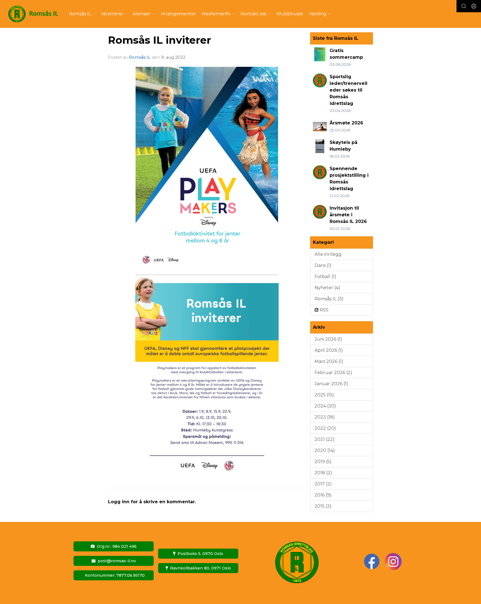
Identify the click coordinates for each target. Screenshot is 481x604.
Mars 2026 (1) (329, 361)
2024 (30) (325, 406)
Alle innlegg (328, 254)
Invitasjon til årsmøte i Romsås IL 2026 (348, 214)
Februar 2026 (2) (333, 372)
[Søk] (464, 6)
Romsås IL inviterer (159, 40)
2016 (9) (323, 495)
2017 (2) (323, 484)
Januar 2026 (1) (331, 383)
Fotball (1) (325, 276)
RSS (323, 310)
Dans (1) (323, 265)
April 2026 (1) (329, 350)
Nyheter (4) (327, 287)
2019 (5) (323, 461)
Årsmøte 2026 (346, 123)
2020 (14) (325, 450)
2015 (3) (323, 506)
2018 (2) (323, 472)
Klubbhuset (289, 13)
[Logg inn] (474, 6)
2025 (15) (324, 394)
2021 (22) (325, 439)
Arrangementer (178, 13)
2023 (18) (325, 417)
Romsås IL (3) (329, 298)
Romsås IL (140, 57)
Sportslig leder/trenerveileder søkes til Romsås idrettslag (348, 90)
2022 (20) (325, 428)
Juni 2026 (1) (328, 339)
